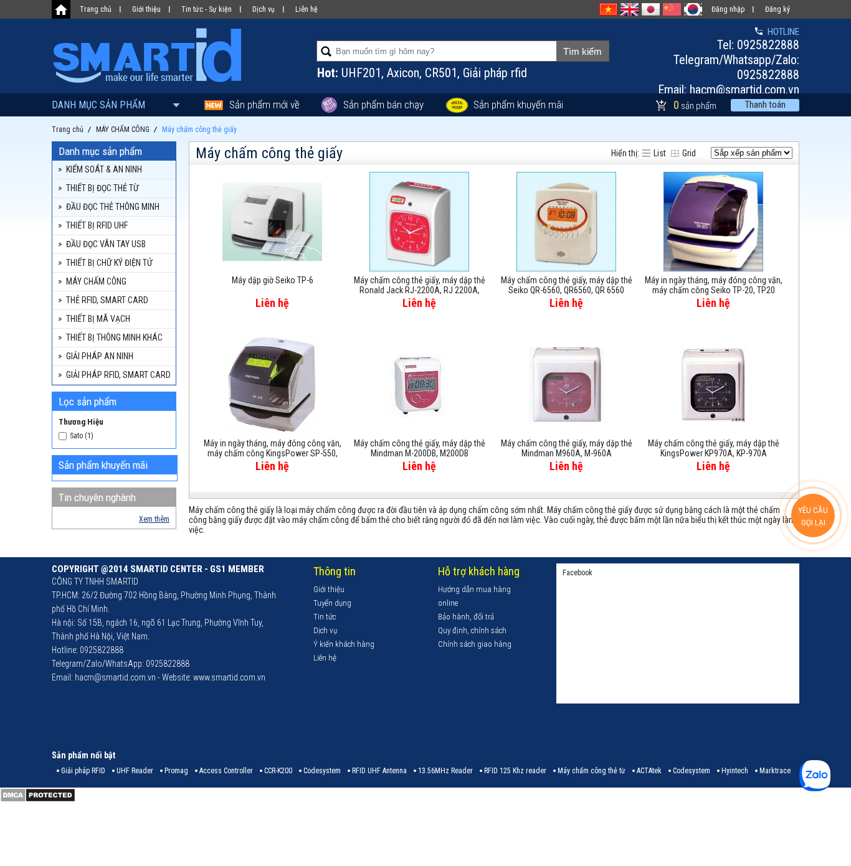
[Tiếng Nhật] (651, 9)
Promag (176, 770)
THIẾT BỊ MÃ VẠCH (98, 319)
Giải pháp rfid (495, 72)
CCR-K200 (278, 770)
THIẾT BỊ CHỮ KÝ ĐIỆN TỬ (109, 263)
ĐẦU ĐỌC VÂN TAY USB (106, 244)
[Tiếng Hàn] (693, 9)
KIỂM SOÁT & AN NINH (104, 169)
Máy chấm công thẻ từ (591, 770)
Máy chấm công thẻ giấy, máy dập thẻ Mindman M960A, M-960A (566, 448)
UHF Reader (134, 770)
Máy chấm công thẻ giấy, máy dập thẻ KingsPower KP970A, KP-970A (713, 448)
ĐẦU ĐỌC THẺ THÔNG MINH (112, 207)
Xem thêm (154, 519)
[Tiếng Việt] (608, 9)
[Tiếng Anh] (629, 9)
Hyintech (734, 770)
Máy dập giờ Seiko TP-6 (272, 280)
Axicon (403, 72)
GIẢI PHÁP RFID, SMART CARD (118, 375)
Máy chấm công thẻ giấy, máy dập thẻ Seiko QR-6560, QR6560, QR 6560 (566, 285)
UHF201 (361, 72)
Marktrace (775, 770)
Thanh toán (765, 104)
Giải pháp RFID (83, 770)
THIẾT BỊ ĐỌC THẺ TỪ (102, 188)
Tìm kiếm (582, 51)
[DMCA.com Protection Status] (37, 800)
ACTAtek (649, 770)
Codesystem (322, 770)
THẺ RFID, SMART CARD (107, 300)
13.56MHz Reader (445, 770)
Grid (689, 153)
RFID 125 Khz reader (515, 770)
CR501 (441, 72)
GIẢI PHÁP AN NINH (99, 356)
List (660, 153)
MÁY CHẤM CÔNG (96, 281)
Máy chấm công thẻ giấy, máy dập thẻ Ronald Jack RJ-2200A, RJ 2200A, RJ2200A (419, 285)
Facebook (577, 572)
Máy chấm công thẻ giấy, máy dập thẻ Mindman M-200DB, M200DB (419, 448)
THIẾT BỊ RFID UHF (97, 225)
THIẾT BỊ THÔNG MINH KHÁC (114, 337)
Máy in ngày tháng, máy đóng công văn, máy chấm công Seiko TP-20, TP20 (713, 285)
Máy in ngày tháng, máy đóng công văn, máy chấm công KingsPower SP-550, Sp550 (272, 448)
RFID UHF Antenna (379, 770)
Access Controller (226, 770)
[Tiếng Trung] (672, 9)
